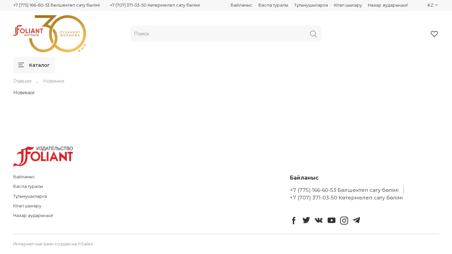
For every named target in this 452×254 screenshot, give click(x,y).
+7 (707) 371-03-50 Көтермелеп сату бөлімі (155, 5)
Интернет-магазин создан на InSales (53, 243)
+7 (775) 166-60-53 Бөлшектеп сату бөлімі (56, 5)
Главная (22, 81)
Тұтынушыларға (311, 5)
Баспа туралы (273, 5)
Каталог (39, 65)
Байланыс (241, 5)
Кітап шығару (348, 5)
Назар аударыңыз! (388, 5)
